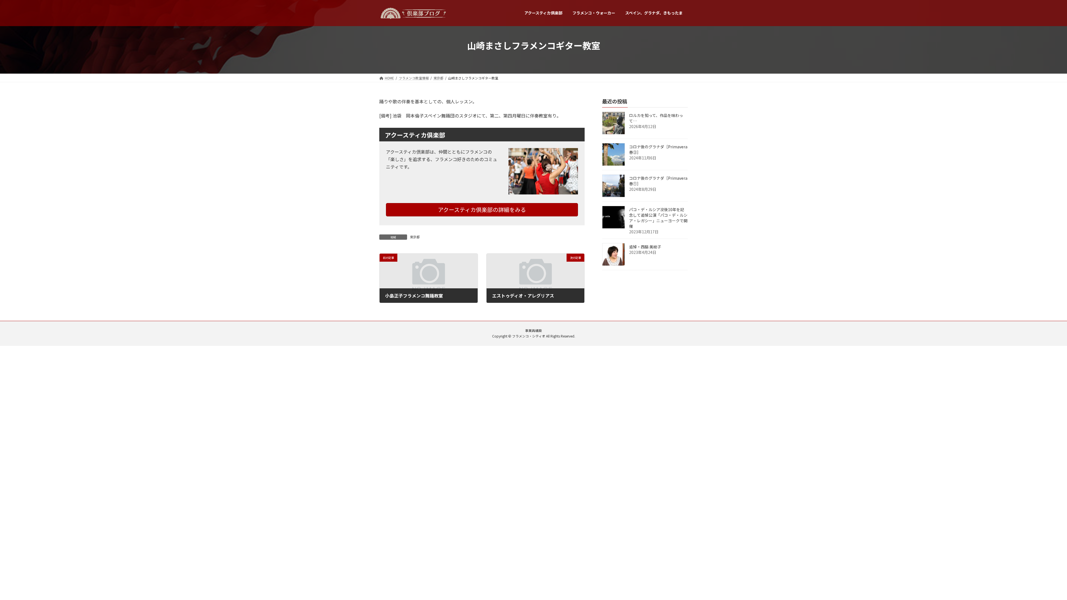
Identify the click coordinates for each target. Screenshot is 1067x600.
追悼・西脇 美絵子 (645, 246)
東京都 (415, 236)
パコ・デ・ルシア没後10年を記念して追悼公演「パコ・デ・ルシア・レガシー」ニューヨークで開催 (658, 218)
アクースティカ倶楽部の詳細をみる (482, 210)
